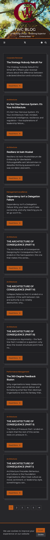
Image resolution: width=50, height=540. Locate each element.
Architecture (12, 100)
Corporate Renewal (14, 58)
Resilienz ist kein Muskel (20, 152)
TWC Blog (25, 29)
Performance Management (18, 372)
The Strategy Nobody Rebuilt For (24, 62)
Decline (41, 535)
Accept (40, 530)
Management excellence (17, 192)
